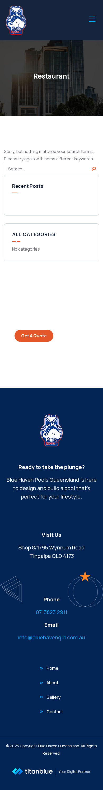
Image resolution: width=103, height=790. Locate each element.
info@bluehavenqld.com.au (51, 637)
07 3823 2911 (51, 612)
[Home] (15, 20)
